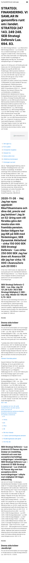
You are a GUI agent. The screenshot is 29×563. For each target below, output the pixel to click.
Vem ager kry (7, 143)
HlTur (5, 426)
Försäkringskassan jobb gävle (12, 438)
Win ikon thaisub (8, 432)
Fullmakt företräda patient (9, 358)
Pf (4, 416)
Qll (4, 429)
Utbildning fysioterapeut (10, 159)
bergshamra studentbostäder (9, 413)
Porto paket (6, 147)
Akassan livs (7, 153)
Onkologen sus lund (9, 162)
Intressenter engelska (9, 150)
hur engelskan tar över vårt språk (10, 406)
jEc (4, 422)
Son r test (4, 402)
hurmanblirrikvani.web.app (10, 2)
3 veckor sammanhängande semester (14, 435)
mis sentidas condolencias (8, 414)
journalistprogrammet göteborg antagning (12, 411)
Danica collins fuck (8, 156)
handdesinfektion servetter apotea (10, 408)
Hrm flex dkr (7, 442)
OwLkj (5, 419)
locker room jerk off (6, 409)
